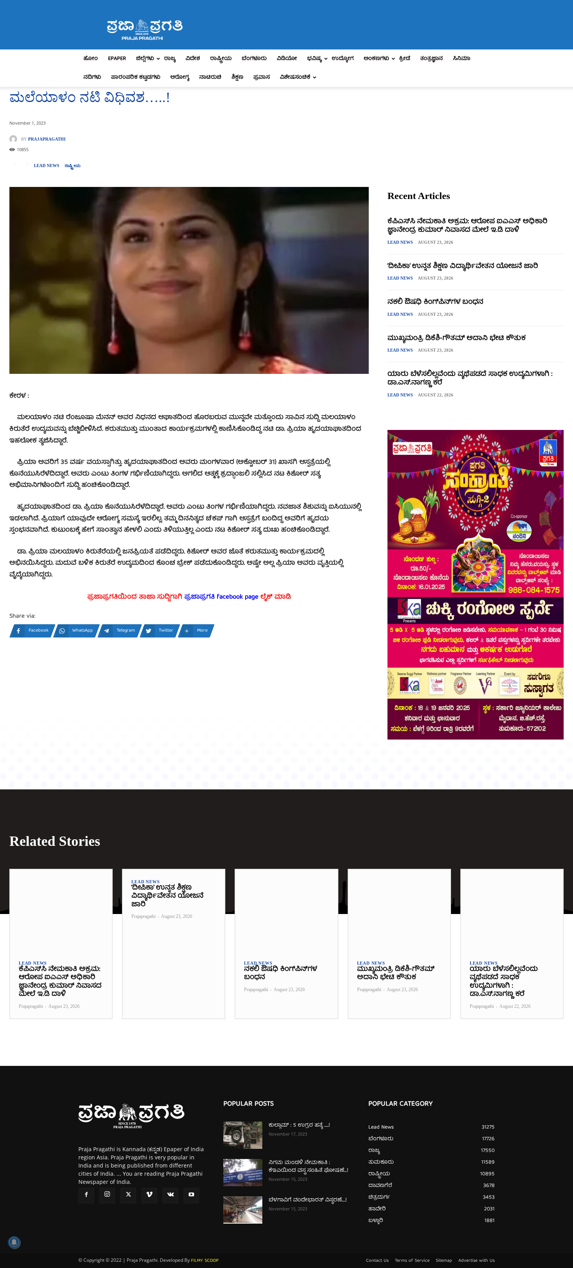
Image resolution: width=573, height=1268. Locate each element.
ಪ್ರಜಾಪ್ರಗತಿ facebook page (221, 597)
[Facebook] (86, 1195)
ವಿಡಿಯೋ (287, 58)
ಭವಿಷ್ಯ (314, 58)
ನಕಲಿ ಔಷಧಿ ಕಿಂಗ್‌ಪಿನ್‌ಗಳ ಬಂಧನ (435, 302)
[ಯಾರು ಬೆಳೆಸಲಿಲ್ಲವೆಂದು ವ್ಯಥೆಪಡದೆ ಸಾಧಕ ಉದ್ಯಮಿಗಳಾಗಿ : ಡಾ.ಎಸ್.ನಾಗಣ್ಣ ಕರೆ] (512, 910)
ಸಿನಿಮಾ (461, 58)
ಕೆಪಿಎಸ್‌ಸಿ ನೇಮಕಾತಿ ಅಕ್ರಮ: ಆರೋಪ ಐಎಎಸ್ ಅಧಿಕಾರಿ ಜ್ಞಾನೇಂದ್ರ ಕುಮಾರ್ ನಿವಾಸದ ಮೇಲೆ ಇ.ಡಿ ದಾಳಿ (467, 226)
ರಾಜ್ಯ (169, 58)
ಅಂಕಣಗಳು (376, 58)
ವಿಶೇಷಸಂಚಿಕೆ (295, 77)
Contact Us (377, 1260)
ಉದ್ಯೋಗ (343, 58)
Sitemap (444, 1260)
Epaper (117, 58)
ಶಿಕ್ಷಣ (237, 77)
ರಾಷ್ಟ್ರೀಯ (221, 58)
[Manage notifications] (14, 1242)
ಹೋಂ (90, 58)
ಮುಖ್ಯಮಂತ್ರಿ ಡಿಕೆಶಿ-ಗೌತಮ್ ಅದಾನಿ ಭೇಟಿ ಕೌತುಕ (456, 339)
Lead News (46, 166)
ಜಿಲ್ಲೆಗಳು (145, 58)
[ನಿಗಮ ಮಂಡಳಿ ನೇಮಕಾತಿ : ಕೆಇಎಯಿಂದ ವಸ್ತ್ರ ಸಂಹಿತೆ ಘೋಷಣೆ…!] (242, 1172)
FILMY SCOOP (205, 1261)
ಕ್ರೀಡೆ (404, 58)
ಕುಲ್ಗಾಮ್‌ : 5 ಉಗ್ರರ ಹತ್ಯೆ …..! (299, 1125)
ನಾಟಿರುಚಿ (210, 77)
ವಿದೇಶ (193, 58)
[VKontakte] (170, 1195)
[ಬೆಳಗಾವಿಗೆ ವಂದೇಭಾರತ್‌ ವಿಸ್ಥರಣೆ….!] (242, 1210)
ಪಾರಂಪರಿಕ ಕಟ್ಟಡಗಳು (135, 77)
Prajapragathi (46, 139)
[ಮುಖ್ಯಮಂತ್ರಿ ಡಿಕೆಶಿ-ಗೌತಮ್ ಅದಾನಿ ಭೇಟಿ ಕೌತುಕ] (399, 910)
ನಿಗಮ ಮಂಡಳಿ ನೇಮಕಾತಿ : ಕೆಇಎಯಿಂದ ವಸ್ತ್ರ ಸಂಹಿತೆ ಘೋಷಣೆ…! (308, 1166)
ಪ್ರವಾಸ (261, 77)
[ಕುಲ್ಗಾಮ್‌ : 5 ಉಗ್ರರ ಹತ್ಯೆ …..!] (242, 1135)
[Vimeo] (149, 1195)
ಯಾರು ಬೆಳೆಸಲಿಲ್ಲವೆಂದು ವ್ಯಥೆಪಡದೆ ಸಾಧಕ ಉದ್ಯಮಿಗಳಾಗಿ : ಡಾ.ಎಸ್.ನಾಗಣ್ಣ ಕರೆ (469, 378)
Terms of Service (412, 1260)
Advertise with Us (476, 1260)
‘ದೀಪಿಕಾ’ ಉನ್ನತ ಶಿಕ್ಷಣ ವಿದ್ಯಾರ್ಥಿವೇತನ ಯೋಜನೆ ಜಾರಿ (462, 267)
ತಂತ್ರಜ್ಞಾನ (431, 58)
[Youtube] (191, 1195)
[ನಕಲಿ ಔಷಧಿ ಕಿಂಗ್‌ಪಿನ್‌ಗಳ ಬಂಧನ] (286, 910)
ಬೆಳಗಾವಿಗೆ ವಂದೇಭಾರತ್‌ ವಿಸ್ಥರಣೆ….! (308, 1200)
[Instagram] (107, 1195)
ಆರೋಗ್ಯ (179, 77)
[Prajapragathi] (15, 139)
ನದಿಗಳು (92, 77)
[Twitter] (128, 1195)
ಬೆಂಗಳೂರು (254, 58)
